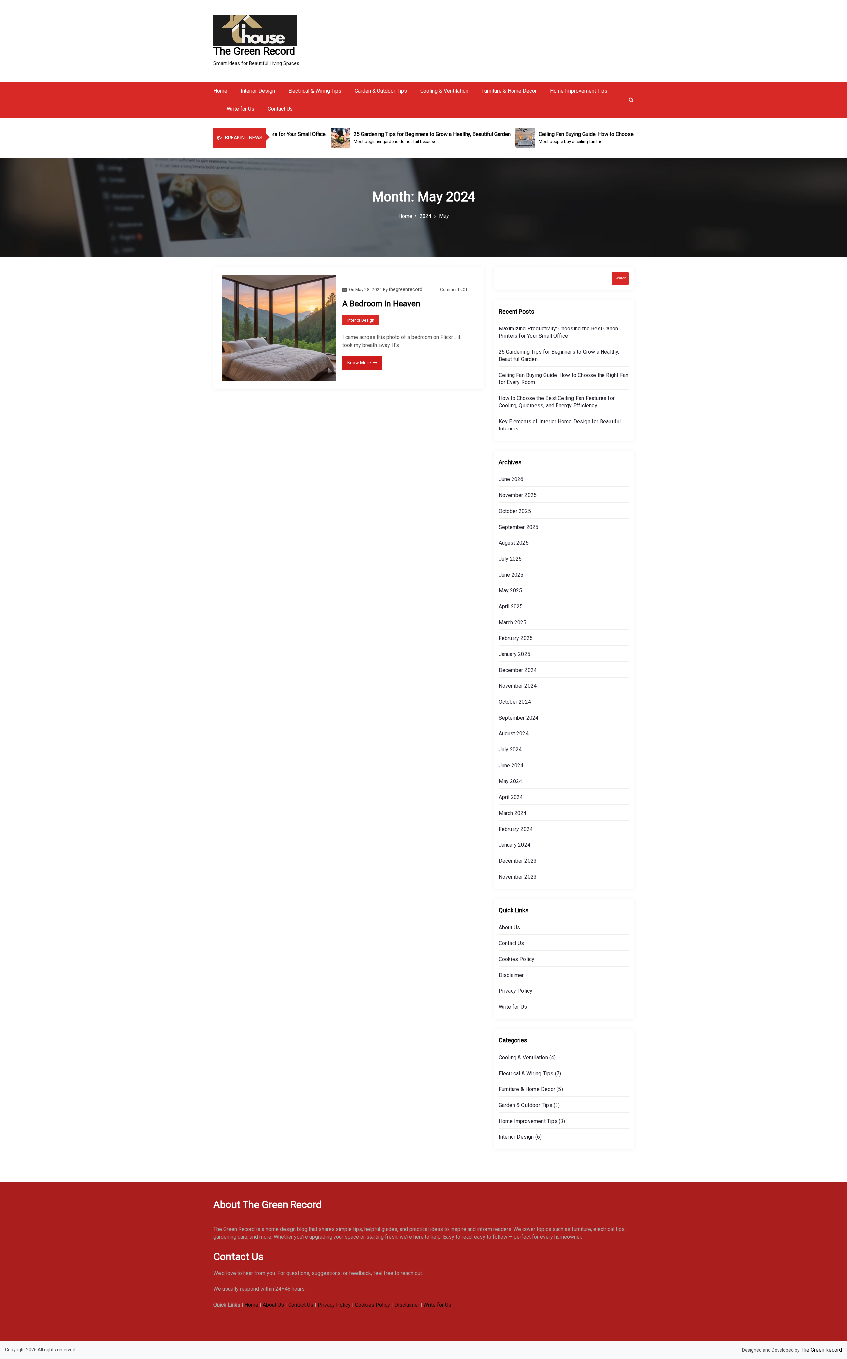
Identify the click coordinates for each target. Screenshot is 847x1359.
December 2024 (518, 670)
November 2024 (518, 686)
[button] (631, 100)
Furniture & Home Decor (509, 91)
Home (220, 91)
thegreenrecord (405, 289)
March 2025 (513, 622)
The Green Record (254, 51)
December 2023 (518, 861)
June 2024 (511, 765)
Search (620, 278)
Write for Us (240, 109)
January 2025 (514, 654)
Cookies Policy (517, 959)
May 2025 (510, 590)
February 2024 (516, 829)
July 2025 (510, 559)
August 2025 (514, 543)
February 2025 (516, 638)
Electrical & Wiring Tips (314, 91)
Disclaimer (511, 975)
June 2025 (511, 575)
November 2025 (518, 495)
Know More (359, 362)
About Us (509, 927)
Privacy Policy (516, 991)
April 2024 (511, 797)
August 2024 (514, 733)
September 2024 (519, 718)
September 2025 (519, 527)
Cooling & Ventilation (444, 91)
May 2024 (510, 781)
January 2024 (514, 845)
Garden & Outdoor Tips (381, 91)
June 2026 (511, 479)
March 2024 (513, 813)
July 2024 (510, 749)
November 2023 (518, 877)
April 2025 (511, 606)
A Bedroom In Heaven (381, 303)
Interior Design (258, 91)
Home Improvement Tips (578, 91)
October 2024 (515, 702)
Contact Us (280, 109)
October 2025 (515, 511)
